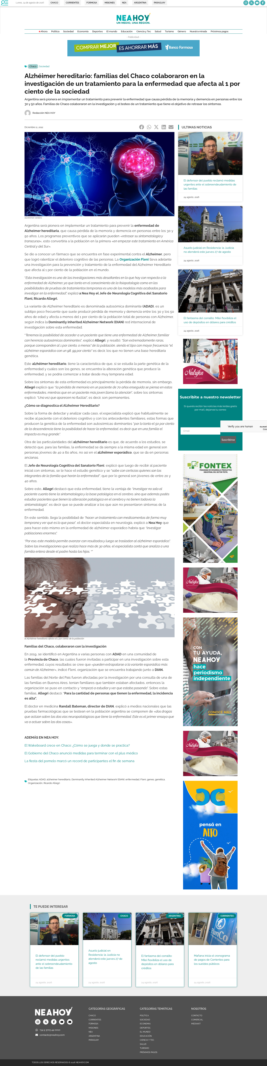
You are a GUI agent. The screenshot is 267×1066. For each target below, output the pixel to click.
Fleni (143, 779)
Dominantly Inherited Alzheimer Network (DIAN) (98, 779)
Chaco (33, 66)
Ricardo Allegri (52, 783)
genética (160, 779)
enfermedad (132, 779)
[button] (141, 126)
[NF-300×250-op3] (210, 611)
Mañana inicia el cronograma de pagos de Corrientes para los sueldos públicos (212, 960)
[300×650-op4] (210, 562)
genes (150, 779)
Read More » (43, 972)
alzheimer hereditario (58, 779)
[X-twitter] (251, 2)
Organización (35, 783)
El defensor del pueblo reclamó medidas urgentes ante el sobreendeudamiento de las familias (210, 184)
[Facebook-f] (262, 2)
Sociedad (44, 66)
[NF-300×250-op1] (210, 383)
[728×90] (133, 55)
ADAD (42, 779)
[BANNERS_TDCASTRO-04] (210, 888)
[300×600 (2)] (210, 725)
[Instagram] (245, 2)
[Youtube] (257, 2)
